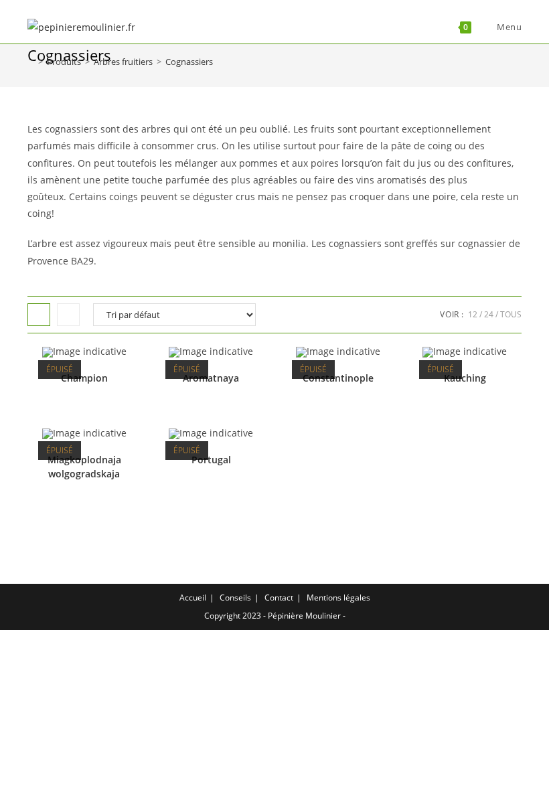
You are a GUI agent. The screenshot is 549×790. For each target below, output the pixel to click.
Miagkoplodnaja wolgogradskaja (84, 466)
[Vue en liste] (68, 314)
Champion (84, 378)
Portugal (211, 459)
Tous (511, 314)
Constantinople (338, 378)
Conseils (235, 597)
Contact (278, 597)
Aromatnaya (211, 378)
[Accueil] (30, 62)
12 (472, 314)
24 (488, 314)
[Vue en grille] (38, 314)
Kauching (465, 378)
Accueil (192, 597)
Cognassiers (189, 62)
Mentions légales (338, 597)
